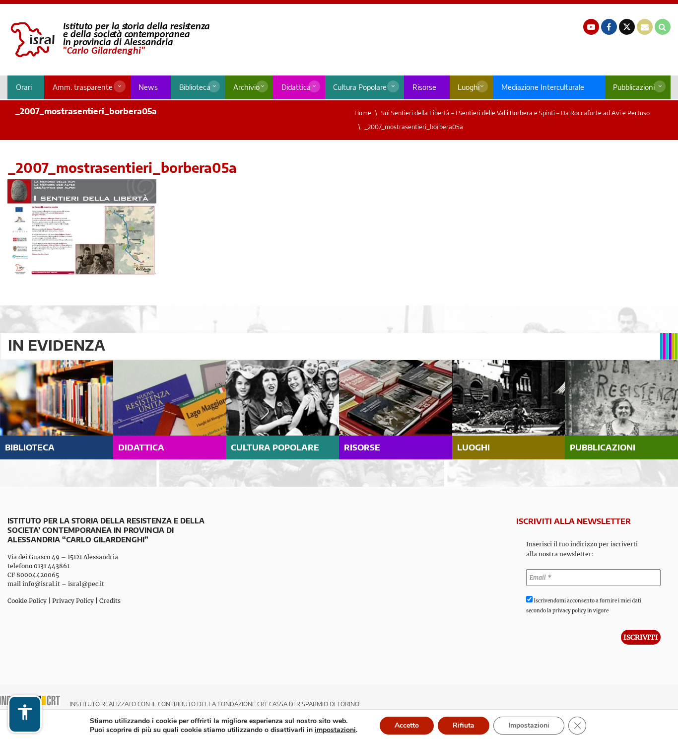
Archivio (246, 87)
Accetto (407, 725)
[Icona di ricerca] (663, 27)
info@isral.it (41, 584)
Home (362, 113)
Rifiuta (464, 725)
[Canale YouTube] (591, 27)
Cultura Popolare (360, 87)
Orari (24, 87)
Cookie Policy (27, 600)
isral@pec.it (86, 584)
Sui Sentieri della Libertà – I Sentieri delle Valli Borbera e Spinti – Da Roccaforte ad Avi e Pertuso (515, 113)
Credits (110, 600)
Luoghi (468, 87)
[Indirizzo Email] (645, 27)
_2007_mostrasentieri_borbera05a (413, 127)
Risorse (424, 87)
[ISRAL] (108, 40)
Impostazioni (528, 725)
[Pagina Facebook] (609, 27)
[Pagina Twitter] (627, 27)
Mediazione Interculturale (542, 87)
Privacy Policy (73, 600)
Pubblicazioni (634, 87)
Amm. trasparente (83, 87)
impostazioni (335, 730)
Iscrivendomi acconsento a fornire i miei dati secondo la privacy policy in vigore (583, 605)
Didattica (296, 87)
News (148, 87)
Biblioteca (194, 87)
